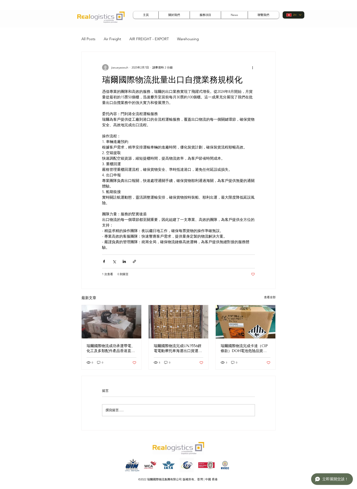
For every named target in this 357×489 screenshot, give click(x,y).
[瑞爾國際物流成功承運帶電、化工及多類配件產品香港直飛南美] (111, 321)
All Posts (88, 39)
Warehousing (188, 39)
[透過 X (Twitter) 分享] (114, 261)
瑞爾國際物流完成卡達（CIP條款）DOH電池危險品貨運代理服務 (244, 348)
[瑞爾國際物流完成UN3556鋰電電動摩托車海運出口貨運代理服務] (178, 321)
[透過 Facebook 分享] (104, 261)
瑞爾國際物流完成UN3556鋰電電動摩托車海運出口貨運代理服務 (178, 348)
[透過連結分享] (134, 261)
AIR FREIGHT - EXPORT (149, 39)
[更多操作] (252, 67)
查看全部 (270, 297)
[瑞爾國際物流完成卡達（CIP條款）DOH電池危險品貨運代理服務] (245, 321)
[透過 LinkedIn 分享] (124, 261)
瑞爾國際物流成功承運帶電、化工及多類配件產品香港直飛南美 (111, 348)
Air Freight (112, 39)
